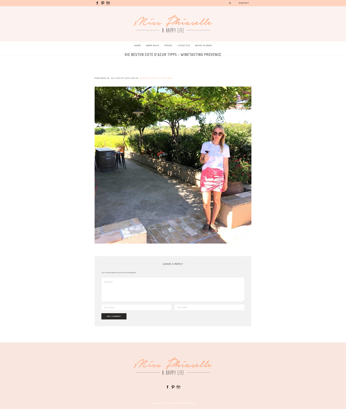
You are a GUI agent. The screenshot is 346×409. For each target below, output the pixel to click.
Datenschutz (155, 403)
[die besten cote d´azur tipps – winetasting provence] (173, 165)
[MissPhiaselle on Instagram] (108, 3)
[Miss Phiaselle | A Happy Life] (173, 366)
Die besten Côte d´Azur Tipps (156, 78)
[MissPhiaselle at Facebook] (97, 3)
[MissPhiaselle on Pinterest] (102, 3)
